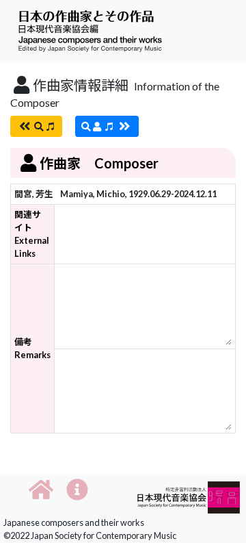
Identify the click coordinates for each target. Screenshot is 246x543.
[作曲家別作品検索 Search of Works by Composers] (107, 126)
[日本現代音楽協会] (188, 496)
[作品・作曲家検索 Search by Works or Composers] (36, 126)
